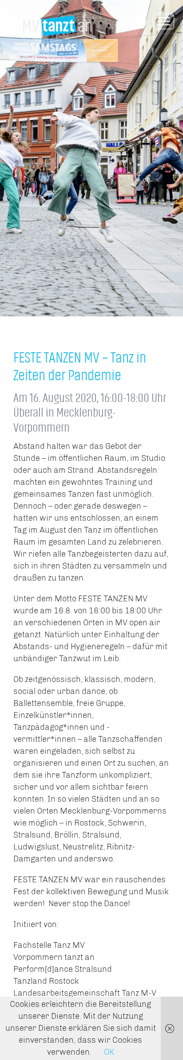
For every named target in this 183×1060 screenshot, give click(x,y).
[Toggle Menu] (163, 21)
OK (109, 1052)
